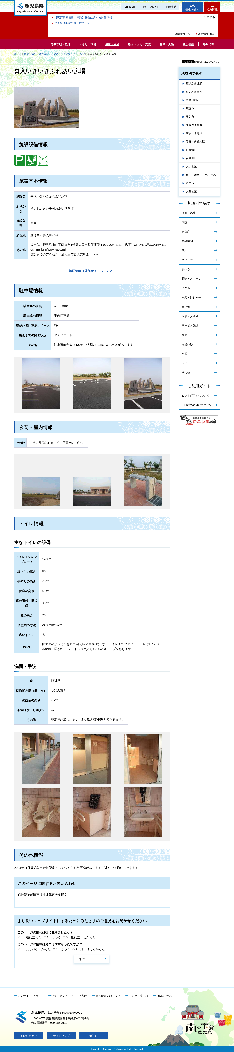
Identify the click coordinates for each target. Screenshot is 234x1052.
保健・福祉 (188, 212)
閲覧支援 (171, 6)
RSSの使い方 (165, 995)
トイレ (186, 363)
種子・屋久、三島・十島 (201, 174)
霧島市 (190, 116)
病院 (184, 222)
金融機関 (187, 241)
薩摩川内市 (193, 100)
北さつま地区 (194, 125)
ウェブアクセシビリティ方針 (69, 995)
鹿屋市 (190, 108)
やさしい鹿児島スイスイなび (69, 53)
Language (130, 6)
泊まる (186, 288)
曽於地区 (191, 158)
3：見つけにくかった (90, 949)
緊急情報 (212, 9)
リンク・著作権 (138, 995)
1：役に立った (31, 937)
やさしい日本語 (151, 6)
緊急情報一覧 (182, 33)
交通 (184, 353)
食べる (186, 269)
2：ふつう (54, 937)
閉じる (211, 17)
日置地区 (191, 149)
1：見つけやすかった (36, 949)
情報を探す (192, 9)
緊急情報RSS (206, 33)
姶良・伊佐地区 (195, 141)
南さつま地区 (194, 133)
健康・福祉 (30, 53)
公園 (184, 335)
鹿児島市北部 (194, 83)
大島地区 (191, 191)
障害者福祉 (45, 53)
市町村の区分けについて (197, 404)
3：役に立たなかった (81, 937)
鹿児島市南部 (194, 91)
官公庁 (186, 231)
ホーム (17, 53)
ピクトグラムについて (195, 395)
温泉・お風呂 (190, 316)
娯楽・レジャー (191, 297)
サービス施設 (190, 325)
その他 (186, 372)
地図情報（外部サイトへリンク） (92, 271)
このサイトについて (30, 995)
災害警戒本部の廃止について (72, 23)
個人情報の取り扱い (108, 995)
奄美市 (190, 183)
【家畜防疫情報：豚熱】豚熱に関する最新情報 (83, 17)
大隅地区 (191, 166)
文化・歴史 (188, 259)
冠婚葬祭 (187, 344)
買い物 (186, 306)
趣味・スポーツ (191, 278)
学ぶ (184, 250)
